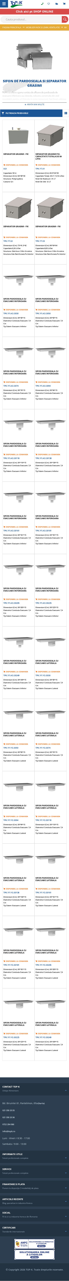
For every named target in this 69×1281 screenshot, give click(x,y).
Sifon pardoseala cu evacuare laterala (46, 662)
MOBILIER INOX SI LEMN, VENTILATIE (43, 27)
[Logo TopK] (16, 4)
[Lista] (65, 113)
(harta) (41, 1103)
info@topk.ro (8, 1131)
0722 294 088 (8, 1124)
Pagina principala (12, 27)
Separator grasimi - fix (16, 154)
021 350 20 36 (8, 1117)
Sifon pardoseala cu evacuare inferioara (14, 300)
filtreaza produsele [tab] (17, 113)
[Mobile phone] (42, 3)
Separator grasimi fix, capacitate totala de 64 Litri (48, 156)
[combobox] (34, 19)
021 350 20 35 (8, 1110)
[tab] (34, 1089)
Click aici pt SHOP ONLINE (34, 11)
